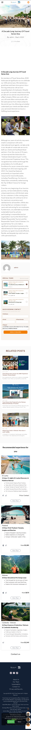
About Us (16, 679)
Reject (19, 721)
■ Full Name (5, 314)
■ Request (5, 325)
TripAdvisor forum (19, 159)
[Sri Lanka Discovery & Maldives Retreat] (15, 465)
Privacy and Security (16, 689)
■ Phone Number (20, 319)
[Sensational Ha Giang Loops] (15, 564)
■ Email (4, 319)
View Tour (15, 501)
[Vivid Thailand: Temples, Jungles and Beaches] (15, 514)
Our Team (16, 682)
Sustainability (16, 684)
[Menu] (2, 2)
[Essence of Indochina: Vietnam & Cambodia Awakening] (15, 612)
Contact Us (16, 687)
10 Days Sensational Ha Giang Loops (14, 578)
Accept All (11, 721)
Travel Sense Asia (6, 198)
